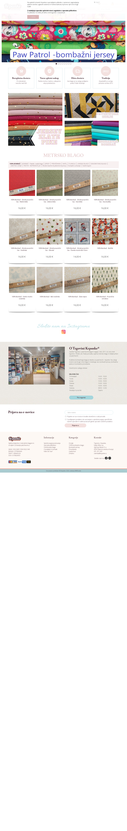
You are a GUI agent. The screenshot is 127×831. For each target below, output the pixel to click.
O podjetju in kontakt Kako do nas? (50, 450)
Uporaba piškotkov (50, 445)
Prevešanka (72, 449)
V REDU (33, 17)
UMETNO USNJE (16, 166)
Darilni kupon (86, 166)
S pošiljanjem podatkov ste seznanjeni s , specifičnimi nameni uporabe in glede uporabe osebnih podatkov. (90, 420)
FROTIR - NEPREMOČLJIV (32, 166)
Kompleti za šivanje (74, 166)
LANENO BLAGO (83, 164)
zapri (97, 2)
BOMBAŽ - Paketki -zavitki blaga (32, 164)
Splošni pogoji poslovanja (52, 443)
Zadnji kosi (72, 451)
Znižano (71, 453)
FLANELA (72, 164)
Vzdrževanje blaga (50, 447)
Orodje (71, 443)
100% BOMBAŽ (15, 164)
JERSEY (47, 164)
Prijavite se (75, 425)
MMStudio (78, 471)
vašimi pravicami (85, 421)
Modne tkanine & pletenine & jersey (54, 166)
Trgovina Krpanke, (100, 443)
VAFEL (65, 164)
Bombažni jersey (74, 447)
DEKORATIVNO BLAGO (98, 164)
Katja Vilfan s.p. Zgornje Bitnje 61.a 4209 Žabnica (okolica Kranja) (103, 447)
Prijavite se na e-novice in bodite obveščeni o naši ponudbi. (86, 416)
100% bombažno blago (76, 445)
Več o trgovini (81, 397)
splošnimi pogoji (98, 419)
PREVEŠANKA (56, 164)
